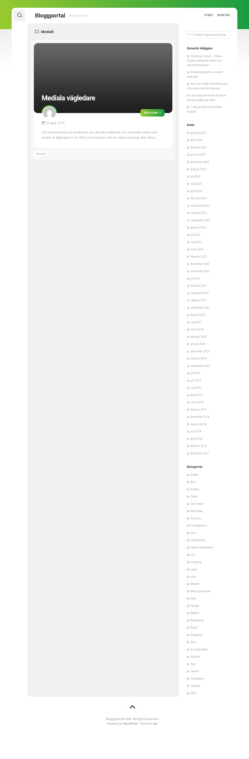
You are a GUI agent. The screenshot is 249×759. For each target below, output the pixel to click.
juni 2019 (195, 380)
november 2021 (200, 293)
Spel (193, 664)
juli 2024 (195, 176)
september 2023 (200, 220)
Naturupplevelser (200, 591)
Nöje (193, 598)
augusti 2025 (198, 132)
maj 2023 (196, 242)
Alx (155, 723)
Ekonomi (195, 518)
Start (208, 15)
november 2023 (200, 205)
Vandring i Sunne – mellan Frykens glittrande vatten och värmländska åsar (204, 61)
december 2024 (199, 162)
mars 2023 (197, 249)
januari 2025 (197, 154)
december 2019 (199, 351)
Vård (193, 693)
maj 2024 (196, 183)
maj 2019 (196, 387)
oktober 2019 (198, 358)
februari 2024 (198, 198)
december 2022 (199, 263)
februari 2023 (198, 256)
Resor (194, 627)
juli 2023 (195, 234)
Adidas (194, 474)
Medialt (41, 154)
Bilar (193, 481)
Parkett (194, 605)
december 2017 (199, 453)
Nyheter (223, 15)
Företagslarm (198, 525)
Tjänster (195, 685)
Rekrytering (197, 620)
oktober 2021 (198, 300)
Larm (193, 576)
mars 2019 (197, 402)
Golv (193, 532)
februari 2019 (198, 409)
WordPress (130, 723)
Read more (151, 112)
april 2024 (196, 191)
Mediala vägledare (68, 98)
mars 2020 (197, 329)
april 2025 (196, 140)
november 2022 (200, 271)
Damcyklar (196, 503)
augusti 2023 (198, 227)
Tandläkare (197, 678)
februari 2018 (198, 445)
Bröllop (194, 489)
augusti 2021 (198, 314)
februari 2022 (198, 285)
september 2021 (200, 307)
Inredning (196, 562)
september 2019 (200, 365)
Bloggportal (50, 15)
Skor (193, 642)
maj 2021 (196, 322)
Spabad (195, 656)
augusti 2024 (198, 169)
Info (192, 554)
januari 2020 (197, 344)
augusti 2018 (198, 424)
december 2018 (199, 416)
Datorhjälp (196, 511)
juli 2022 (195, 278)
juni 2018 (195, 431)
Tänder (194, 671)
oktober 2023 (198, 212)
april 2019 (196, 395)
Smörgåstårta (199, 649)
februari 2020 (198, 336)
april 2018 (196, 438)
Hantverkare (197, 540)
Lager (193, 569)
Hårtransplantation (201, 547)
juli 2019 (195, 373)
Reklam (194, 613)
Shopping (196, 634)
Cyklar (194, 496)
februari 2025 (198, 147)
